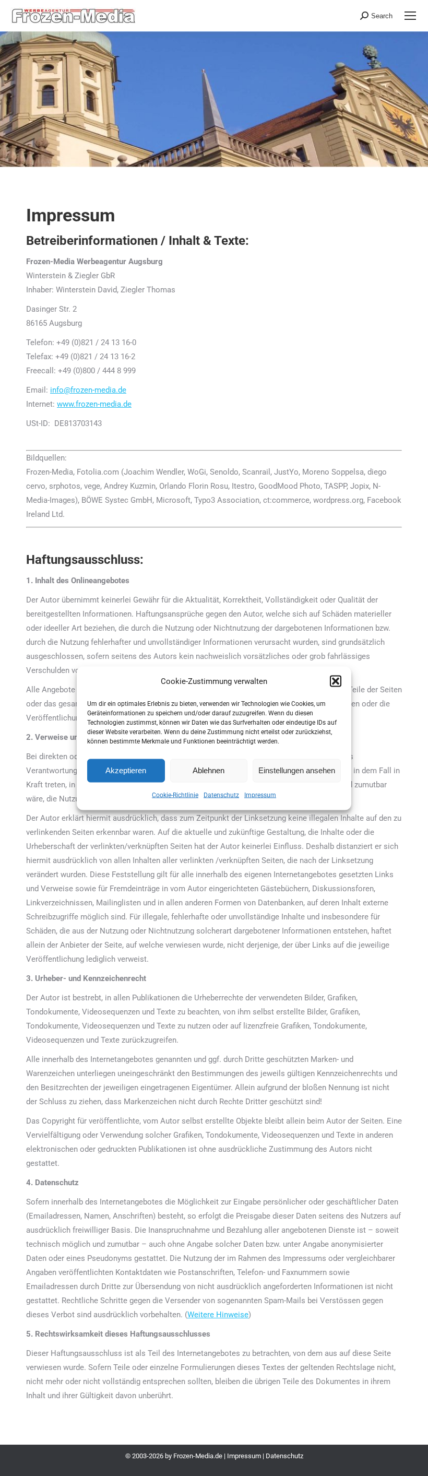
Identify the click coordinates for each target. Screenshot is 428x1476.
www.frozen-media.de (94, 404)
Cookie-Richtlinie (175, 794)
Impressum (260, 794)
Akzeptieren (125, 770)
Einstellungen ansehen (296, 770)
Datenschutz (221, 794)
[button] (335, 681)
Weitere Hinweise (217, 1314)
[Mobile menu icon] (410, 15)
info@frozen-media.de (88, 390)
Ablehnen (208, 770)
